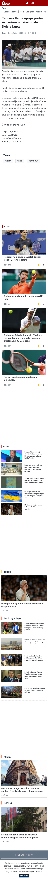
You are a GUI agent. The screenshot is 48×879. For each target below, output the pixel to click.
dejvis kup (33, 161)
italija (8, 161)
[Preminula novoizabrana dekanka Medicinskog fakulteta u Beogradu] (24, 819)
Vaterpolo (30, 12)
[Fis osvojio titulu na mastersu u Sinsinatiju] (24, 362)
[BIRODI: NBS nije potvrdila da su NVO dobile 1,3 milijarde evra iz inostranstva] (24, 773)
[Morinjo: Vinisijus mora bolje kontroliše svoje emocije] (24, 588)
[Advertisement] (24, 196)
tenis (19, 161)
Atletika (39, 12)
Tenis (21, 12)
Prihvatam (24, 876)
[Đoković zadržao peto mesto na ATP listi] (24, 281)
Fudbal (6, 12)
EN (32, 3)
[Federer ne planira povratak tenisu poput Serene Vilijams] (24, 242)
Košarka (14, 12)
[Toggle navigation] (43, 3)
